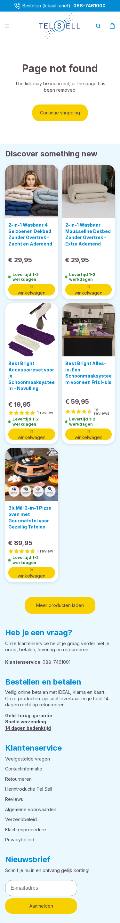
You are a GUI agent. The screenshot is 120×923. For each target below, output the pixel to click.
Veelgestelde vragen (27, 758)
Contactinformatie (23, 768)
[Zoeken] (98, 26)
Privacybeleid (19, 839)
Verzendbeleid (21, 819)
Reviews (14, 799)
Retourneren (18, 779)
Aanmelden (41, 906)
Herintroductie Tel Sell (28, 789)
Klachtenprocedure (25, 829)
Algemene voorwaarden (30, 809)
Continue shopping (60, 112)
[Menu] (7, 26)
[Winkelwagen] (112, 26)
